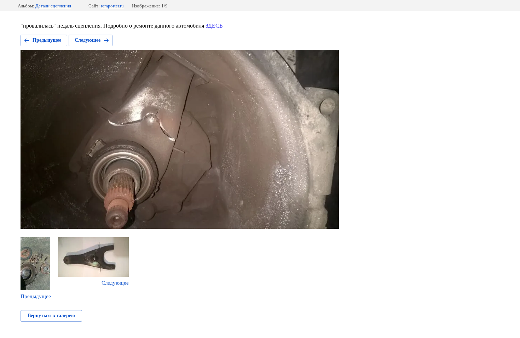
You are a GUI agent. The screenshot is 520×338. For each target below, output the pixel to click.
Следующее (87, 40)
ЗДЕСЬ (214, 26)
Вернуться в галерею (51, 315)
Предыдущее (47, 40)
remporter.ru (112, 5)
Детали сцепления (53, 5)
